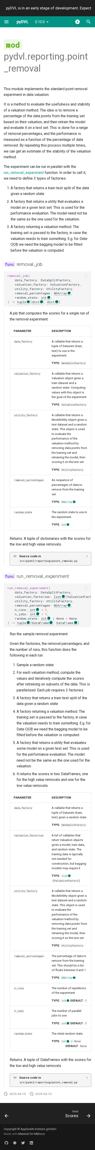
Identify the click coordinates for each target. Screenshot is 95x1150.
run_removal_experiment (24, 172)
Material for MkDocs (31, 1134)
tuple (21, 302)
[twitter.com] (23, 1142)
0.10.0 (40, 22)
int (44, 297)
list (57, 597)
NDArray (60, 293)
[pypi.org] (14, 1142)
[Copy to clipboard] (86, 276)
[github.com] (6, 1142)
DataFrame (40, 623)
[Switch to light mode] (77, 21)
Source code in (48, 558)
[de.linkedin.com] (31, 1142)
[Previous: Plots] (6, 1114)
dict (35, 302)
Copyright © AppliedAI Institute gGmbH (30, 1129)
